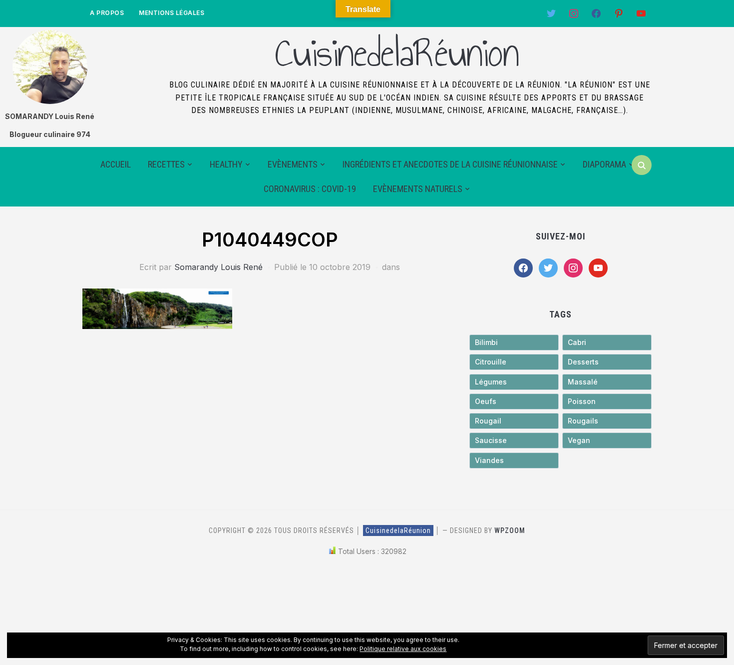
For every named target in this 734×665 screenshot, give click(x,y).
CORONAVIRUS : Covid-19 (310, 189)
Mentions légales (171, 12)
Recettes (166, 164)
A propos (107, 12)
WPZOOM (509, 530)
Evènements (293, 164)
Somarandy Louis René (218, 267)
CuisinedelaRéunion (397, 53)
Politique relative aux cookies (403, 648)
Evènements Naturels (417, 189)
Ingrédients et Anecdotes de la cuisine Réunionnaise (450, 164)
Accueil (115, 164)
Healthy (226, 164)
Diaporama (604, 164)
